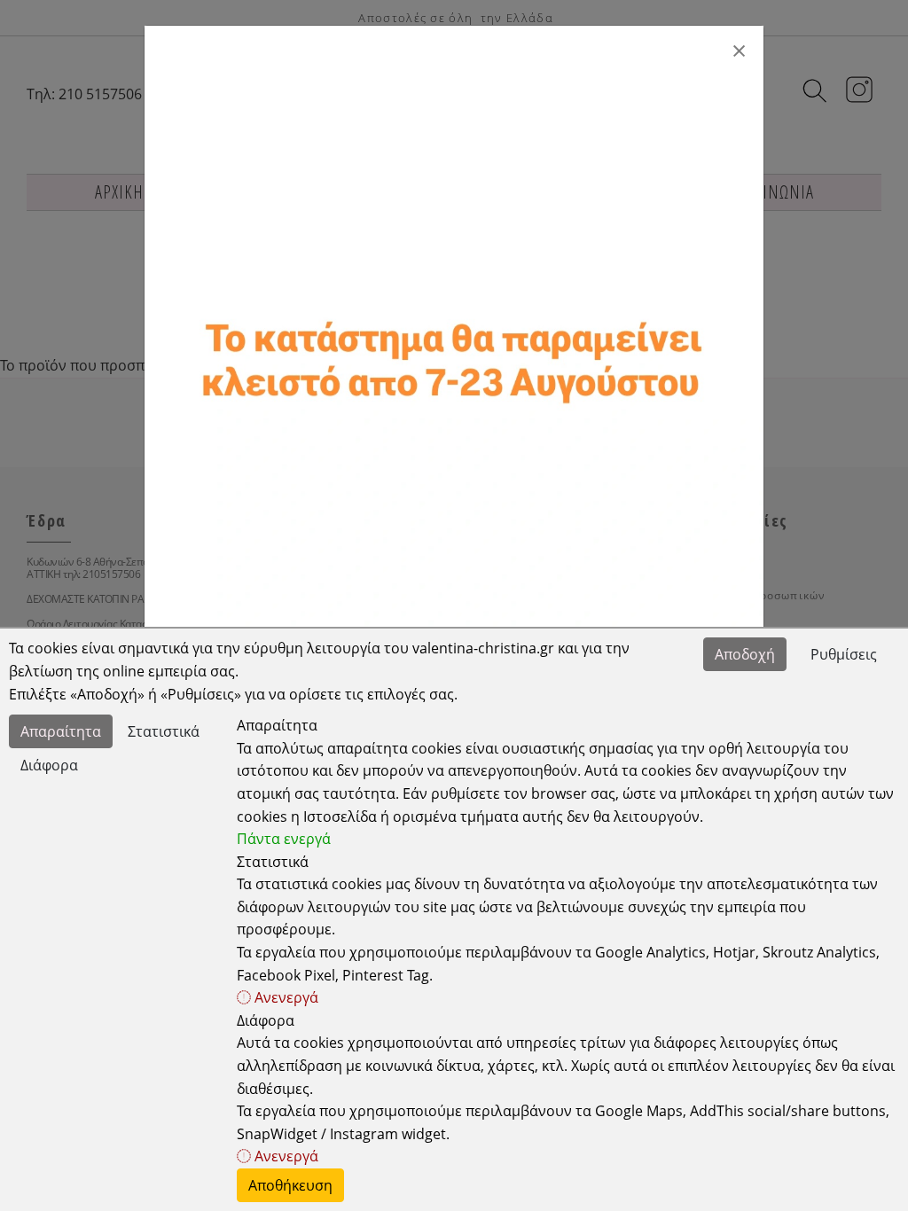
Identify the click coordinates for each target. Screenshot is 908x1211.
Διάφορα (49, 765)
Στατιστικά (164, 731)
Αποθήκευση (290, 1185)
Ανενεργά (284, 997)
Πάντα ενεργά (284, 838)
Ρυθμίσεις (843, 654)
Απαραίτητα (60, 731)
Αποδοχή (745, 654)
